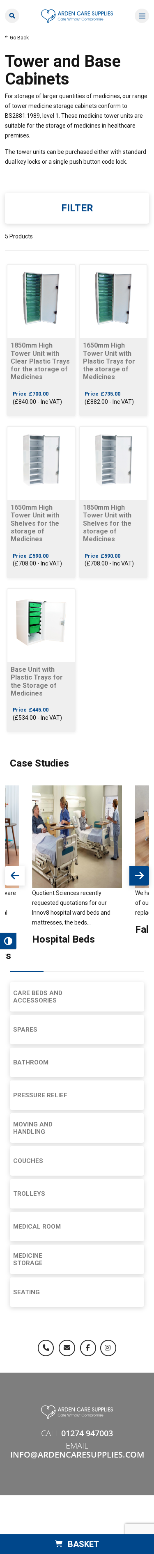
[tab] (27, 971)
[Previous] (15, 876)
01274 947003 (87, 1433)
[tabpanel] (77, 866)
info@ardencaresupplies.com (77, 1454)
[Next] (139, 876)
